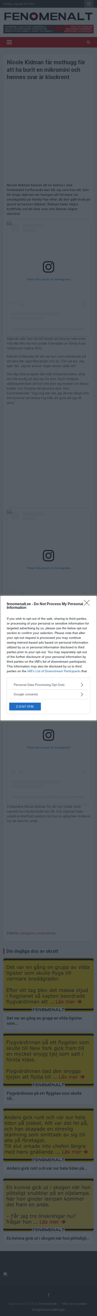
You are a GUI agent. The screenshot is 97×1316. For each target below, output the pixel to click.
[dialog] (48, 658)
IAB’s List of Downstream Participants (54, 671)
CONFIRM (25, 706)
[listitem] (48, 684)
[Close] (88, 604)
